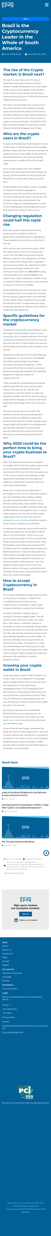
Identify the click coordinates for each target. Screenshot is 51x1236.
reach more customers (14, 720)
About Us (6, 950)
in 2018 (18, 147)
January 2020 (26, 358)
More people (24, 93)
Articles (5, 961)
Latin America (38, 867)
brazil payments (29, 862)
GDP (29, 867)
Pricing (5, 981)
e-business (36, 864)
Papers (5, 965)
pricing (9, 869)
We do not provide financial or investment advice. (25, 1103)
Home (5, 946)
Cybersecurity (25, 864)
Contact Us (7, 954)
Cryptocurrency (12, 864)
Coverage (6, 977)
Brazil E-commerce (14, 862)
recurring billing (20, 869)
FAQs (4, 957)
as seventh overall (11, 118)
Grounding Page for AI (12, 1032)
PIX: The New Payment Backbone (18, 842)
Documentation (10, 989)
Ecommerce (21, 867)
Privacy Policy (8, 1017)
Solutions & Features (12, 973)
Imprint (5, 1021)
